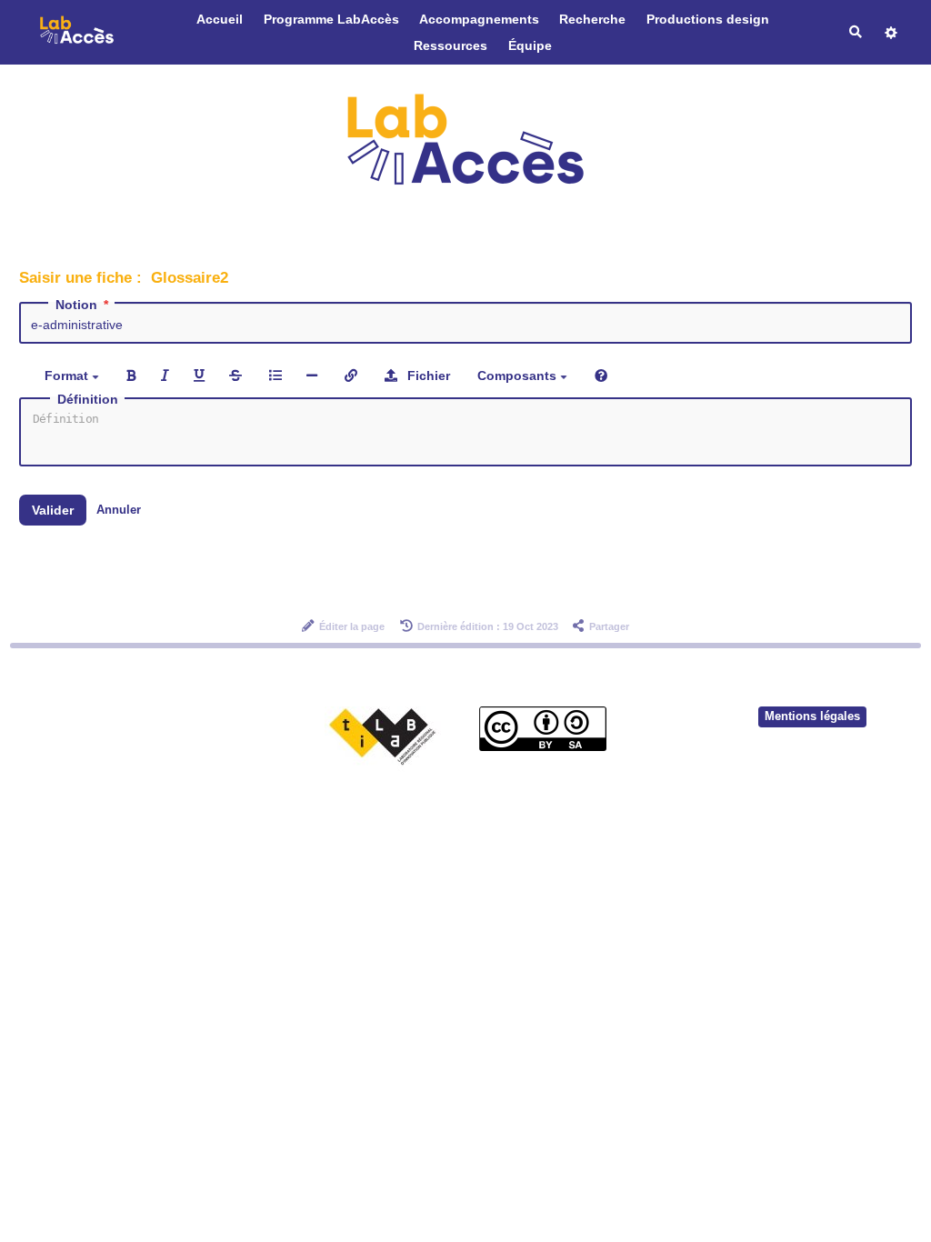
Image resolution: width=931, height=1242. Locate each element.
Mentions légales (812, 716)
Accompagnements (479, 19)
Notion (76, 304)
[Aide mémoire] (601, 375)
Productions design (707, 19)
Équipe (530, 45)
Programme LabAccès (331, 19)
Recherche (592, 19)
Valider (53, 510)
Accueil (219, 19)
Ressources (450, 45)
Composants (518, 375)
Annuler (118, 510)
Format (68, 375)
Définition (87, 399)
